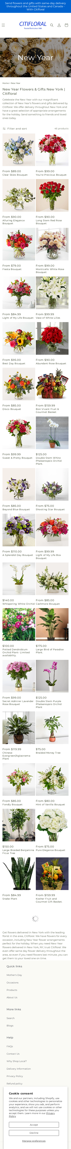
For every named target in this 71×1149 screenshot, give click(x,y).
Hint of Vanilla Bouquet (50, 804)
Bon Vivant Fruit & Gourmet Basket (47, 411)
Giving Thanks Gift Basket (18, 996)
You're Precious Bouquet (51, 174)
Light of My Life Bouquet (18, 317)
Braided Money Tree (48, 752)
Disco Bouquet (11, 409)
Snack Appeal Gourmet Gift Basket (16, 949)
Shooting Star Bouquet (50, 509)
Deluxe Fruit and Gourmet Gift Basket (15, 1043)
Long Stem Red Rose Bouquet (49, 222)
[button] (51, 25)
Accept (34, 1124)
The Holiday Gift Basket (50, 996)
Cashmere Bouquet (48, 603)
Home (5, 83)
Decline (34, 1132)
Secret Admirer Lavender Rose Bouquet (18, 703)
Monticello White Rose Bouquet (50, 271)
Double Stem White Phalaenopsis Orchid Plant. (48, 460)
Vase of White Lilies (48, 317)
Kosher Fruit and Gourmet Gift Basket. (49, 900)
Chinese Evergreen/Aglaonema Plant (16, 755)
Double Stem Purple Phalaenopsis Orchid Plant (48, 704)
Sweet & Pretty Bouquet (17, 457)
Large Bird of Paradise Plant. (50, 651)
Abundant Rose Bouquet (51, 363)
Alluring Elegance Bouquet (13, 222)
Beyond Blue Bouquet (16, 509)
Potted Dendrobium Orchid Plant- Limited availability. (16, 652)
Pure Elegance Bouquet (50, 850)
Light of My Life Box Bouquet (48, 557)
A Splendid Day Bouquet (17, 555)
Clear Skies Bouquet (15, 174)
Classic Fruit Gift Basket (51, 1041)
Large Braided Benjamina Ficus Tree (18, 852)
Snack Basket (44, 947)
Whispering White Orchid (18, 603)
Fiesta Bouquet (11, 269)
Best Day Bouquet (13, 363)
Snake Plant (9, 898)
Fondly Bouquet (12, 804)
